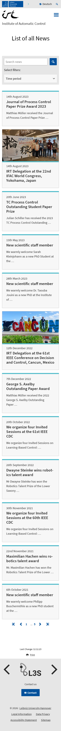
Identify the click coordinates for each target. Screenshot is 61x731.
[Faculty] (28, 4)
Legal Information (21, 714)
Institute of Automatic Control (23, 24)
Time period (13, 79)
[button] (7, 669)
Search (53, 61)
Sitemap (45, 720)
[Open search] (57, 4)
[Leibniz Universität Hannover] (12, 4)
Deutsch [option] (47, 4)
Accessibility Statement (24, 720)
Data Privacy (43, 714)
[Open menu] (56, 16)
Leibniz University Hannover (35, 708)
